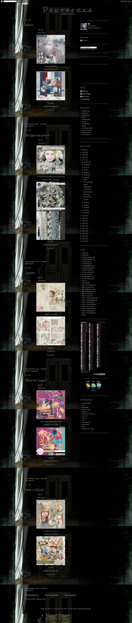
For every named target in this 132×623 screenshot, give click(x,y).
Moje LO (31, 126)
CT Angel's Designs (87, 259)
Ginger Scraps (85, 115)
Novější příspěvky (31, 595)
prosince (86, 162)
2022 (83, 160)
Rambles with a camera (88, 429)
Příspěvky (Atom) (40, 599)
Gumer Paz (85, 416)
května (86, 202)
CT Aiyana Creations (87, 257)
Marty (83, 426)
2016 (83, 228)
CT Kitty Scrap (86, 270)
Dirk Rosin (85, 411)
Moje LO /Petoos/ (86, 293)
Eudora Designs (86, 93)
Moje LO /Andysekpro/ (88, 285)
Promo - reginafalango (87, 310)
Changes (86, 199)
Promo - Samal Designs (88, 313)
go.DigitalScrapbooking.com (50, 106)
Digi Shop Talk (86, 111)
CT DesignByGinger (87, 265)
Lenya (83, 420)
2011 (83, 241)
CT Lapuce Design (87, 272)
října (85, 167)
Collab (83, 255)
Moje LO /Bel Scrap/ (87, 289)
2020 (83, 218)
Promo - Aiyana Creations (88, 298)
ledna (85, 212)
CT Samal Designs (86, 278)
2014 (83, 233)
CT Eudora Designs (87, 268)
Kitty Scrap (85, 96)
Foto (83, 280)
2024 (83, 155)
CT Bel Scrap (85, 261)
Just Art (84, 117)
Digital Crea (85, 113)
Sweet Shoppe (85, 134)
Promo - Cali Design (87, 302)
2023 (83, 157)
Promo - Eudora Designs (88, 304)
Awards (84, 253)
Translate (92, 49)
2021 (83, 215)
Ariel (83, 405)
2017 (83, 226)
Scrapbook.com (86, 132)
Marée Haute (87, 194)
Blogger (89, 608)
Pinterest (84, 126)
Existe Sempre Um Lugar (88, 413)
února (85, 210)
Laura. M (84, 418)
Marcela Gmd (85, 424)
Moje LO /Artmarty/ (87, 287)
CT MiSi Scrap (86, 274)
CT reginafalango (33, 371)
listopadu (86, 164)
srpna (85, 172)
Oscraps (84, 121)
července (86, 175)
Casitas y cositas (86, 409)
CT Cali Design (86, 263)
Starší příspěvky (70, 595)
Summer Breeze (88, 196)
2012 (83, 238)
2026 (83, 150)
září (85, 169)
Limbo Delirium (86, 422)
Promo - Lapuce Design (88, 308)
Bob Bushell (85, 407)
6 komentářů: (44, 124)
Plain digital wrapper (87, 128)
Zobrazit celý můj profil (94, 28)
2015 (83, 231)
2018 (83, 223)
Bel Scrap (84, 91)
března (86, 207)
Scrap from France (87, 130)
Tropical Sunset (36, 380)
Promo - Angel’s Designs (88, 300)
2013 (83, 236)
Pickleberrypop (86, 124)
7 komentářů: (44, 478)
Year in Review (34, 489)
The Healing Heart (37, 135)
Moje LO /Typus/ (86, 295)
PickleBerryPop (51, 351)
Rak (83, 315)
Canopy (30, 272)
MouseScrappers (86, 119)
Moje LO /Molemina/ (87, 291)
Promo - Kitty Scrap (87, 306)
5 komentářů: (44, 261)
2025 (83, 152)
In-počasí (93, 390)
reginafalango (86, 99)
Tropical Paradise (88, 192)
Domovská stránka (51, 595)
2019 (83, 221)
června (86, 177)
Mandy (29, 25)
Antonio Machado (86, 403)
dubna (85, 205)
